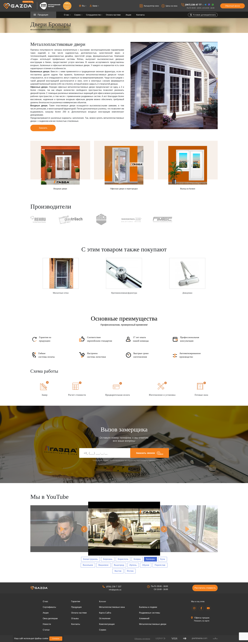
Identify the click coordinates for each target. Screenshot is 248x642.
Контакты (140, 15)
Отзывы (75, 618)
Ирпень (133, 565)
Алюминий (144, 618)
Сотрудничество (93, 15)
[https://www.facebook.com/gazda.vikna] (201, 608)
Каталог (102, 601)
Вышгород (119, 565)
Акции (128, 15)
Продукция (76, 607)
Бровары (150, 559)
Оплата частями (113, 15)
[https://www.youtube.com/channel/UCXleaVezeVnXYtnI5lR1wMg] (208, 608)
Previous (84, 529)
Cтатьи (46, 630)
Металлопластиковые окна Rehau (42, 30)
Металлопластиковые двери (152, 624)
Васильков (88, 565)
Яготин (130, 571)
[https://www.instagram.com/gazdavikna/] (194, 608)
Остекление (104, 618)
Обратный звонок (232, 6)
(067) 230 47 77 (193, 4)
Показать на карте (201, 621)
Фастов (117, 571)
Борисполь (123, 559)
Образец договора (142, 639)
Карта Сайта (105, 613)
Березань (107, 559)
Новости (47, 624)
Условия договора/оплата (204, 15)
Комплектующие (107, 624)
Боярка (137, 559)
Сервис (77, 15)
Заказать (43, 128)
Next (164, 529)
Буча (162, 559)
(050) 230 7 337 (113, 586)
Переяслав (160, 565)
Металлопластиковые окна (112, 607)
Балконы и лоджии (148, 607)
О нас (66, 15)
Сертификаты (49, 607)
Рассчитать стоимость (205, 588)
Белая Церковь (90, 559)
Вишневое (103, 565)
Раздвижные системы (149, 613)
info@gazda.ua (115, 590)
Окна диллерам (50, 618)
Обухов (145, 565)
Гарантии (75, 601)
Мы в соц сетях (198, 601)
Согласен (55, 639)
